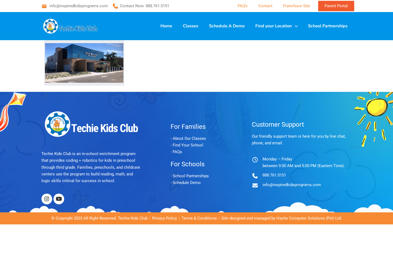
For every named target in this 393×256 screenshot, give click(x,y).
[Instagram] (46, 199)
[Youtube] (58, 199)
